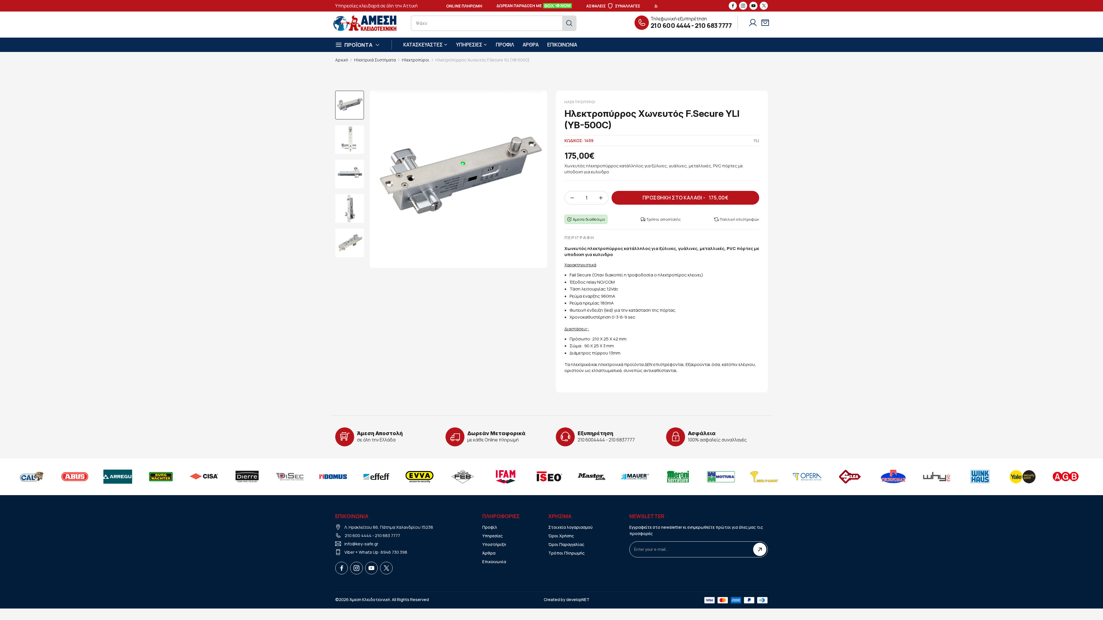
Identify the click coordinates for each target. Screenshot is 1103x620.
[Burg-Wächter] (138, 476)
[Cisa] (181, 476)
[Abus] (52, 476)
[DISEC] (268, 476)
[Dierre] (225, 476)
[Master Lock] (569, 476)
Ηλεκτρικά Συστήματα (375, 60)
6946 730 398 (394, 552)
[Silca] (828, 476)
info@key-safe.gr (361, 544)
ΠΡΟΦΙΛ (505, 44)
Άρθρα (488, 553)
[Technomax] (871, 476)
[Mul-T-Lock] (742, 476)
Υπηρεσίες (492, 535)
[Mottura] (698, 476)
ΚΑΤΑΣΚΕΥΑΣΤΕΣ (423, 44)
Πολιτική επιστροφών (739, 219)
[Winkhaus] (957, 476)
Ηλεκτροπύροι (415, 60)
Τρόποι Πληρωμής (566, 553)
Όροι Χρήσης (561, 535)
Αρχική (341, 60)
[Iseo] (526, 476)
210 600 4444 (671, 25)
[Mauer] (612, 476)
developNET (577, 599)
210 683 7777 (713, 25)
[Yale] (1000, 476)
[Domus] (311, 476)
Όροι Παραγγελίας (566, 544)
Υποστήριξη (494, 544)
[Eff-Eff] (354, 476)
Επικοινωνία (494, 561)
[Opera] (785, 476)
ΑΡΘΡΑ (531, 44)
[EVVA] (397, 476)
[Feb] (440, 476)
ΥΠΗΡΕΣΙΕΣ (469, 44)
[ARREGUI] (95, 476)
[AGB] (1043, 476)
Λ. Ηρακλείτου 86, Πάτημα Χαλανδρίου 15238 (388, 527)
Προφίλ (489, 527)
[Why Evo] (914, 476)
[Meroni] (655, 476)
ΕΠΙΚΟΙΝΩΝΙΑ (562, 44)
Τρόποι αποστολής (664, 219)
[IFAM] (483, 476)
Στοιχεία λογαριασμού (570, 527)
